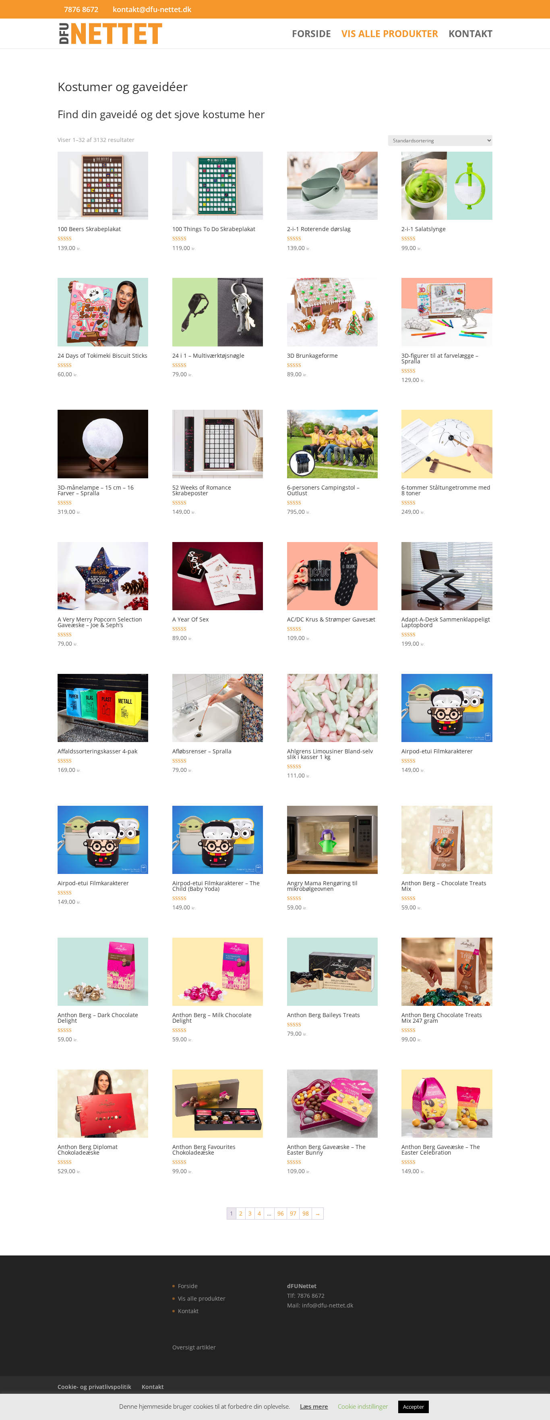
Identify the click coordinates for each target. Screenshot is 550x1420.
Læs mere (314, 1406)
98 (305, 1213)
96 (280, 1213)
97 (293, 1213)
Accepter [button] (413, 1406)
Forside (311, 35)
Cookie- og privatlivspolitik (94, 1387)
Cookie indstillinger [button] (363, 1406)
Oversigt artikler (194, 1347)
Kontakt (470, 35)
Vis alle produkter (389, 35)
